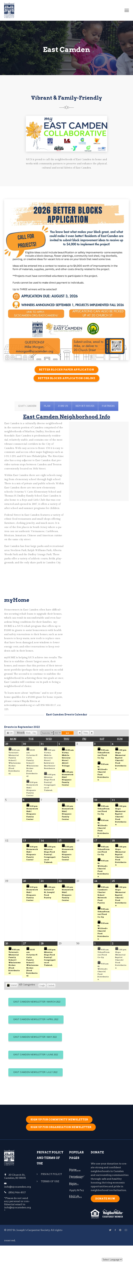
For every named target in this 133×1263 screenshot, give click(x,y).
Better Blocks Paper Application (66, 369)
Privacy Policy (52, 1174)
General (13, 985)
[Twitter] (110, 1230)
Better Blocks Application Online (66, 378)
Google (42, 986)
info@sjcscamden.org (17, 1186)
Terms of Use (50, 1181)
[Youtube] (126, 1230)
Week (28, 733)
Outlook (51, 986)
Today (85, 733)
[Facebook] (115, 1230)
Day (34, 733)
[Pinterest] (120, 1230)
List (11, 733)
